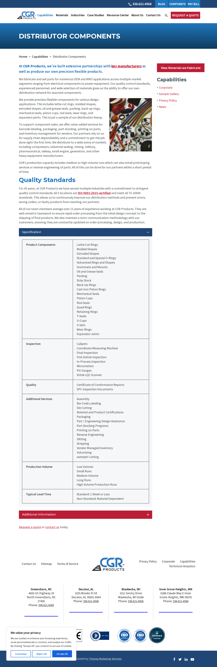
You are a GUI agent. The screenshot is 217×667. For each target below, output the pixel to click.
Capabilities (45, 15)
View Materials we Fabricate (180, 68)
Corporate (177, 4)
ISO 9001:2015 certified (94, 193)
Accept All (62, 653)
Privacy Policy (168, 100)
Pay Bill (193, 4)
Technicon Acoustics (182, 566)
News (162, 107)
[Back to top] (206, 652)
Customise (21, 653)
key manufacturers (126, 66)
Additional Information (86, 515)
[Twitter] (180, 659)
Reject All (42, 653)
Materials (62, 15)
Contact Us (153, 15)
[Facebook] (174, 659)
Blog (161, 4)
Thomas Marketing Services (105, 658)
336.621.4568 (46, 605)
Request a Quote (185, 15)
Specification (86, 232)
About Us (137, 15)
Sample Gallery (169, 94)
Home (23, 56)
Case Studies (95, 15)
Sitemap (46, 564)
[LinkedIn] (186, 659)
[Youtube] (192, 659)
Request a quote (30, 527)
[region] (41, 644)
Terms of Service (67, 564)
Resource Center (118, 15)
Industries (78, 15)
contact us (52, 527)
